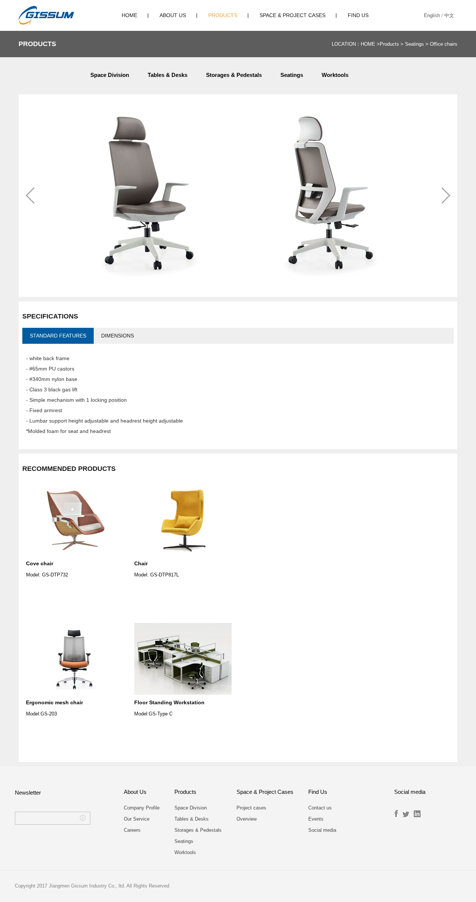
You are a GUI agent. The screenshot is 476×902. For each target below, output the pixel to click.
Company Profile (142, 808)
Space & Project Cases (292, 15)
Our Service (136, 819)
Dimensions (117, 336)
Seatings (414, 44)
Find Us (358, 15)
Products (222, 15)
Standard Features (58, 336)
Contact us (320, 808)
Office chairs (443, 44)
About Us (173, 15)
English (432, 15)
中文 (449, 15)
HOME (129, 15)
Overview (247, 819)
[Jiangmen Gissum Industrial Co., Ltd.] (46, 15)
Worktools (335, 75)
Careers (132, 830)
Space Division (109, 75)
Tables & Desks (167, 75)
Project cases (251, 808)
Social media (322, 830)
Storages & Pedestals (234, 75)
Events (316, 819)
